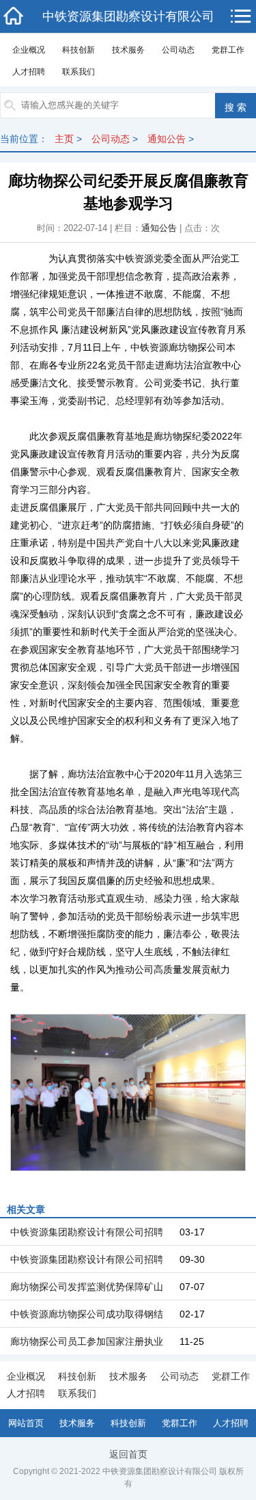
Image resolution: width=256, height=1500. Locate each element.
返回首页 (128, 1454)
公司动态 (178, 50)
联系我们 (78, 72)
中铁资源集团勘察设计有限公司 (128, 16)
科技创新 (78, 50)
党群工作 (228, 50)
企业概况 (28, 50)
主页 (64, 138)
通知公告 (166, 138)
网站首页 (26, 1423)
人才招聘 (28, 72)
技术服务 (128, 50)
